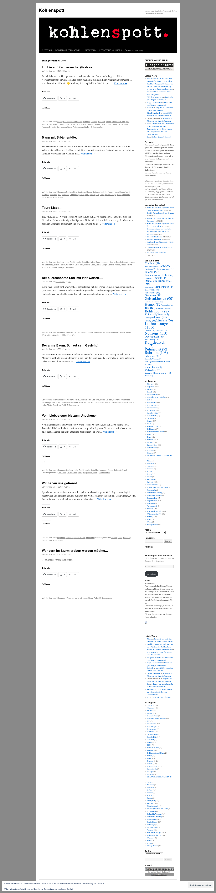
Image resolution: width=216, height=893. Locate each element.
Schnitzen (57, 405)
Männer (111, 264)
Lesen (101, 402)
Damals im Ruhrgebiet (158, 282)
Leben (149, 317)
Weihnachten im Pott (50, 124)
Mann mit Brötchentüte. (59, 137)
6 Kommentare (104, 472)
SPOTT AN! (47, 50)
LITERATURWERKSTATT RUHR (159, 455)
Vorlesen (150, 508)
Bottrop (150, 268)
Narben (132, 402)
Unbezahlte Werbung (153, 359)
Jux (97, 194)
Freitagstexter (151, 407)
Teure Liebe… (52, 207)
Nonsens (126, 194)
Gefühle (122, 332)
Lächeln (94, 121)
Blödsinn (53, 194)
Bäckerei (45, 194)
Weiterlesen (120, 83)
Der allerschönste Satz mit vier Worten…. (72, 277)
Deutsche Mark (152, 394)
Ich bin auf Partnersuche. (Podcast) (68, 67)
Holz (92, 402)
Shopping (53, 267)
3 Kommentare (57, 197)
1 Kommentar (68, 267)
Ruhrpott (156, 352)
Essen (148, 290)
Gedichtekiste (71, 192)
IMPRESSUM (90, 50)
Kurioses (86, 121)
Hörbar (90, 124)
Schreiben (152, 356)
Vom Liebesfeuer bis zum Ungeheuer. (70, 415)
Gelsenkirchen (159, 298)
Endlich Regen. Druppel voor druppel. (160, 213)
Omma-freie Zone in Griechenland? (159, 247)
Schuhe (45, 267)
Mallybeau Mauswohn (155, 97)
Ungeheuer (87, 472)
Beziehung (49, 264)
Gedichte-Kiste (63, 262)
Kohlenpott (157, 310)
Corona (149, 278)
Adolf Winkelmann (152, 266)
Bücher (152, 272)
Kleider (87, 264)
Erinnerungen (164, 286)
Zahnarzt (51, 335)
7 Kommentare (73, 405)
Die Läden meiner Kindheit (156, 397)
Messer (125, 402)
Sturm (90, 598)
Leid (97, 402)
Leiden (114, 537)
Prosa (123, 264)
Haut (81, 264)
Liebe (103, 124)
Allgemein (61, 192)
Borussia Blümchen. (154, 239)
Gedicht (66, 402)
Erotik (56, 264)
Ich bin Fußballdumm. (155, 237)
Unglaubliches (152, 500)
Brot (59, 194)
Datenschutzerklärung (134, 50)
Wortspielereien (152, 524)
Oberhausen (155, 336)
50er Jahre (152, 263)
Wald (64, 405)
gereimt (81, 194)
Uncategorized (152, 498)
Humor (59, 121)
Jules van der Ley (153, 129)
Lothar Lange (111, 124)
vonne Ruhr (153, 367)
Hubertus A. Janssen (154, 302)
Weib (60, 267)
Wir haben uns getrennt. (60, 483)
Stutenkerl (46, 197)
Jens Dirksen (167, 305)
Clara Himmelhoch (153, 113)
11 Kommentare (68, 335)
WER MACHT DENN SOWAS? (68, 50)
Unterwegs (125, 399)
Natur (44, 405)
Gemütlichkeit (81, 124)
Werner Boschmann (158, 373)
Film (155, 290)
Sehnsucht (61, 127)
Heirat (69, 472)
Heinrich (150, 107)
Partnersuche (123, 124)
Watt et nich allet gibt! (120, 121)
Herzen (87, 402)
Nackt (80, 472)
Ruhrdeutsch (155, 343)
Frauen (62, 264)
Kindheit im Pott (163, 308)
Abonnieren (151, 574)
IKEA (149, 423)
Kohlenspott (51, 10)
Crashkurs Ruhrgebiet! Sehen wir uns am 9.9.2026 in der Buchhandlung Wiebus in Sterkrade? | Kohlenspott (160, 86)
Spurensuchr (151, 490)
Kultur (92, 262)
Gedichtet (82, 192)
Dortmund (149, 287)
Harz (81, 402)
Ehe (59, 472)
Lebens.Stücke (87, 332)
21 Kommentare (97, 127)
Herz (87, 194)
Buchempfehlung (165, 269)
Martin (149, 78)
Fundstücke (61, 399)
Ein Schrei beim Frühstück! (161, 137)
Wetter (96, 598)
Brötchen (65, 194)
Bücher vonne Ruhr (159, 275)
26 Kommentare (56, 540)
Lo (69, 71)
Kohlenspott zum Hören (72, 121)
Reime (129, 264)
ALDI (165, 266)
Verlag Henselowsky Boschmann (158, 363)
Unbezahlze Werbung (154, 495)
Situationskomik (152, 484)
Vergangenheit (152, 506)
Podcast (101, 121)
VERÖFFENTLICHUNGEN (110, 50)
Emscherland (151, 402)
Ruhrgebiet (157, 349)
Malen (149, 461)
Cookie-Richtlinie (67, 889)
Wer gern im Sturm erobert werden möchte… (75, 550)
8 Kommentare (106, 598)
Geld (77, 264)
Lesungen (150, 450)
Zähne (58, 335)
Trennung (127, 537)
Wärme (69, 127)
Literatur (112, 262)
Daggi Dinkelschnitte (154, 102)
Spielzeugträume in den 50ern (157, 487)
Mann (119, 194)
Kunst (98, 262)
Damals (160, 278)
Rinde (49, 405)
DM (148, 400)
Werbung (150, 516)
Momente (98, 332)
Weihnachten (78, 127)
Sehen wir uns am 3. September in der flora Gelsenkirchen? (159, 131)
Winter (86, 127)
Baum (60, 402)
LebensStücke (120, 470)
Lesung (97, 124)
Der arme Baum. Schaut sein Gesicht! (70, 345)
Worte (44, 335)
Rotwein (52, 127)
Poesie (108, 121)
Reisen (149, 476)
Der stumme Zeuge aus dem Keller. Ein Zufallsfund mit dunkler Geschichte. (159, 231)
